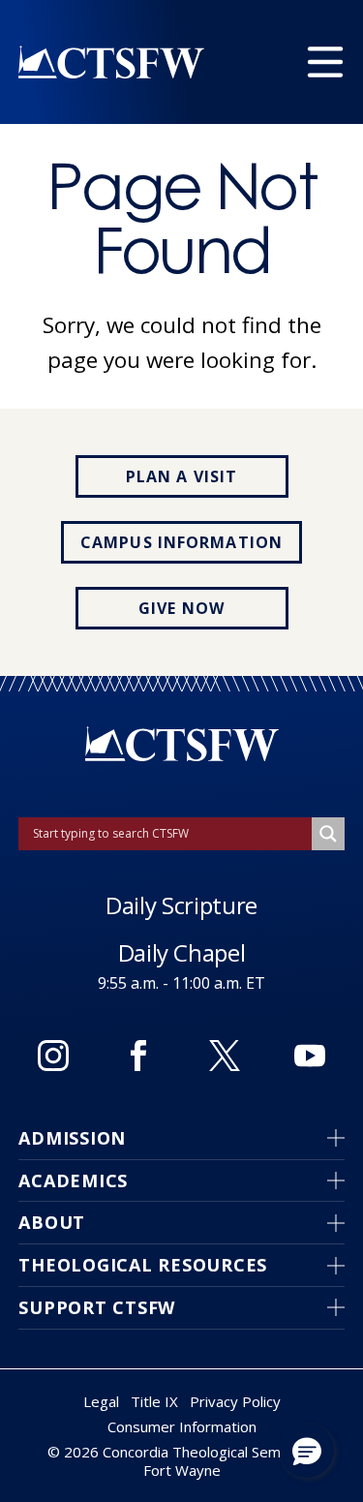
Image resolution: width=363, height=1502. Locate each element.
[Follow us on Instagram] (53, 1055)
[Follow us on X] (224, 1055)
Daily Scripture (181, 905)
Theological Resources (142, 1264)
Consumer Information (182, 1426)
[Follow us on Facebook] (138, 1055)
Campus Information (181, 542)
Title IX (154, 1401)
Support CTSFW (96, 1307)
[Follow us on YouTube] (309, 1055)
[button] (307, 1451)
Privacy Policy (235, 1401)
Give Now (181, 608)
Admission (72, 1137)
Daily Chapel (182, 952)
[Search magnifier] (328, 833)
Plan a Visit (181, 476)
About (51, 1222)
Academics (73, 1180)
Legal (101, 1401)
